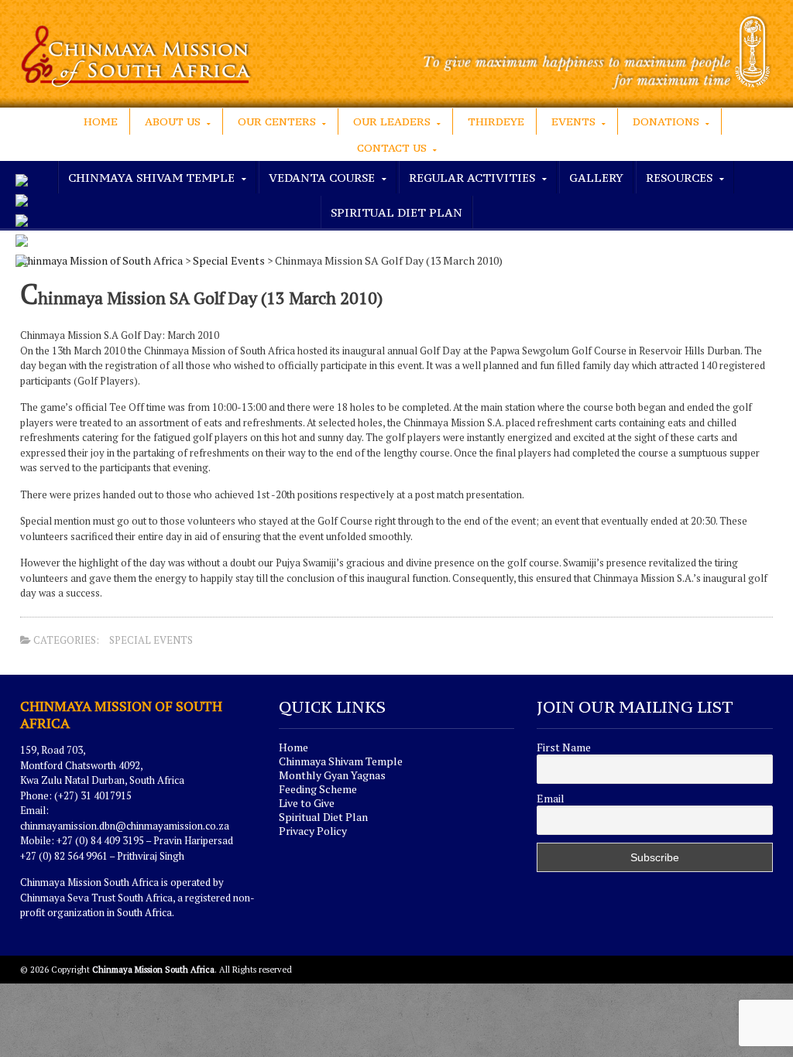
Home (101, 121)
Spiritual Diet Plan (396, 212)
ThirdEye (496, 121)
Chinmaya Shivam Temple (341, 761)
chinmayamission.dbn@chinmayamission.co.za (124, 826)
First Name (564, 747)
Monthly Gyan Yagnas (332, 775)
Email (551, 799)
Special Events (229, 260)
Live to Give (307, 802)
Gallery (596, 177)
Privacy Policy (313, 830)
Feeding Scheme (318, 789)
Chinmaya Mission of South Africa (101, 260)
